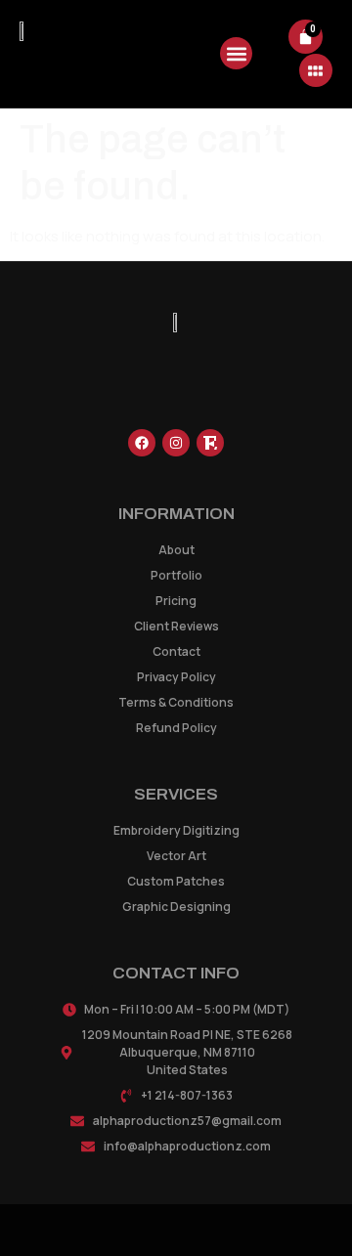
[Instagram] (176, 442)
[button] (236, 53)
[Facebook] (141, 442)
